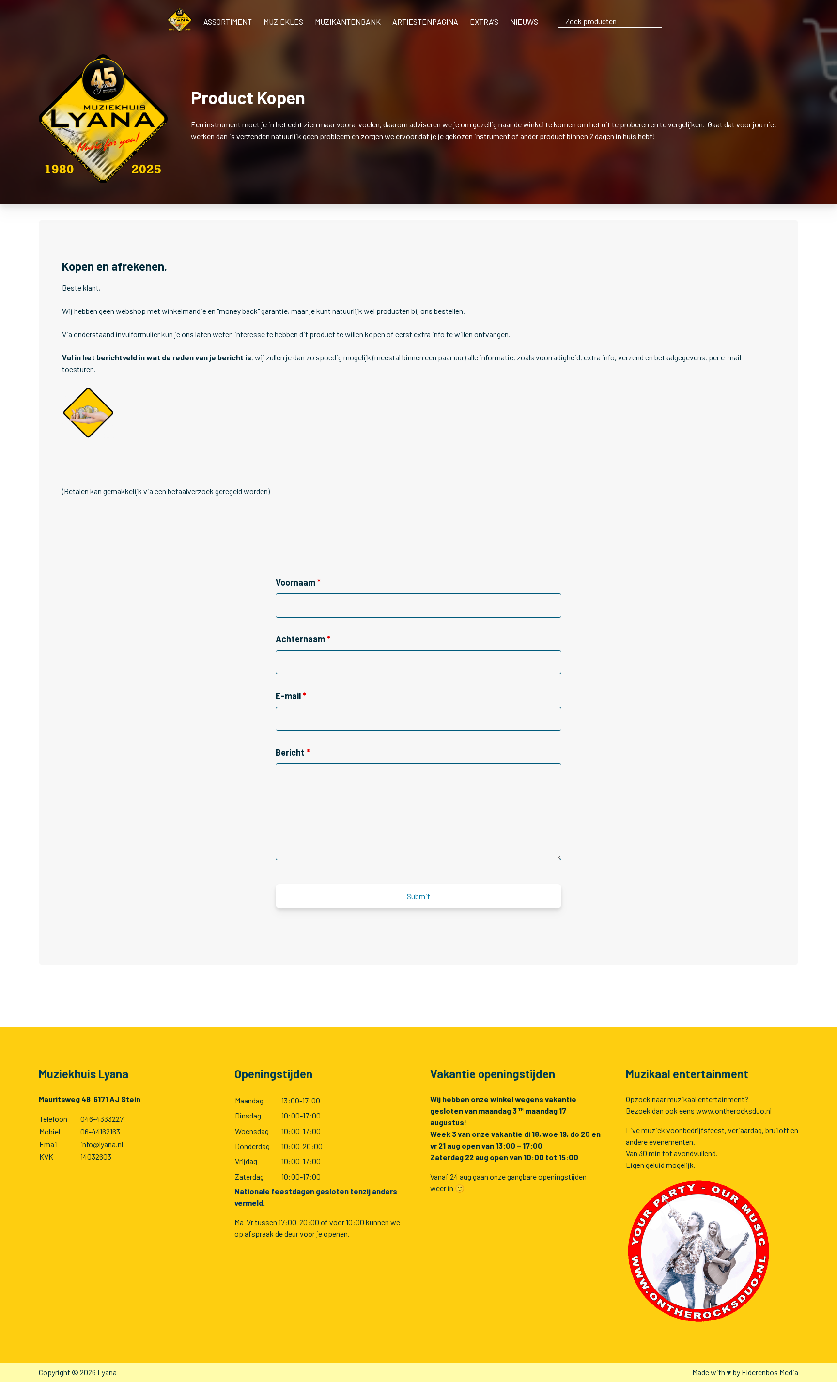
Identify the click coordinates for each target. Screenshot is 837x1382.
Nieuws (524, 21)
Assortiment (227, 21)
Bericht (293, 752)
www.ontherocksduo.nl (734, 1110)
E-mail (291, 695)
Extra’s (484, 21)
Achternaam (303, 639)
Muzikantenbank (348, 21)
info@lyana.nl (101, 1144)
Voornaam (298, 582)
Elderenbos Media (770, 1372)
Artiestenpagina (425, 21)
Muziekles (283, 21)
